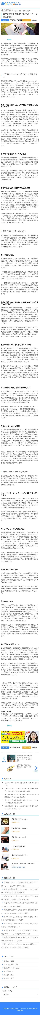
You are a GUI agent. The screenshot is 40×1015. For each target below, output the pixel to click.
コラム (6, 961)
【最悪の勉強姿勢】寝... (20, 855)
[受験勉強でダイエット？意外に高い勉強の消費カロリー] (5, 824)
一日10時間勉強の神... (19, 846)
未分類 (6, 975)
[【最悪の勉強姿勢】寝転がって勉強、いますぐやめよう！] (5, 860)
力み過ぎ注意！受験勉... (20, 828)
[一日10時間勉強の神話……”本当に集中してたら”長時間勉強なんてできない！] (5, 851)
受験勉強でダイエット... (20, 819)
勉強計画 (34, 20)
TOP (2, 9)
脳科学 (6, 978)
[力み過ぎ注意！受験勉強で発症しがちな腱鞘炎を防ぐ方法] (5, 833)
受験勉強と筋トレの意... (20, 837)
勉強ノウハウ (9, 968)
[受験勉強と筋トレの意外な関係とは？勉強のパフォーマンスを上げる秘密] (5, 842)
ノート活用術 (9, 964)
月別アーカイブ (7, 991)
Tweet (9, 39)
